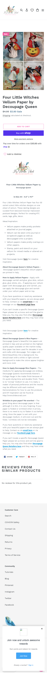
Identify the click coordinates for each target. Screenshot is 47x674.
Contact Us (10, 529)
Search (8, 516)
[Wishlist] (32, 10)
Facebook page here (26, 304)
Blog (7, 578)
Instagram (9, 592)
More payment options (23, 139)
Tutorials (9, 572)
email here (27, 302)
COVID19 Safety (12, 522)
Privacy (8, 548)
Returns (8, 542)
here (26, 259)
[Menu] (42, 10)
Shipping (6, 115)
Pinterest (9, 585)
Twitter (8, 598)
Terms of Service (12, 555)
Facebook (9, 605)
